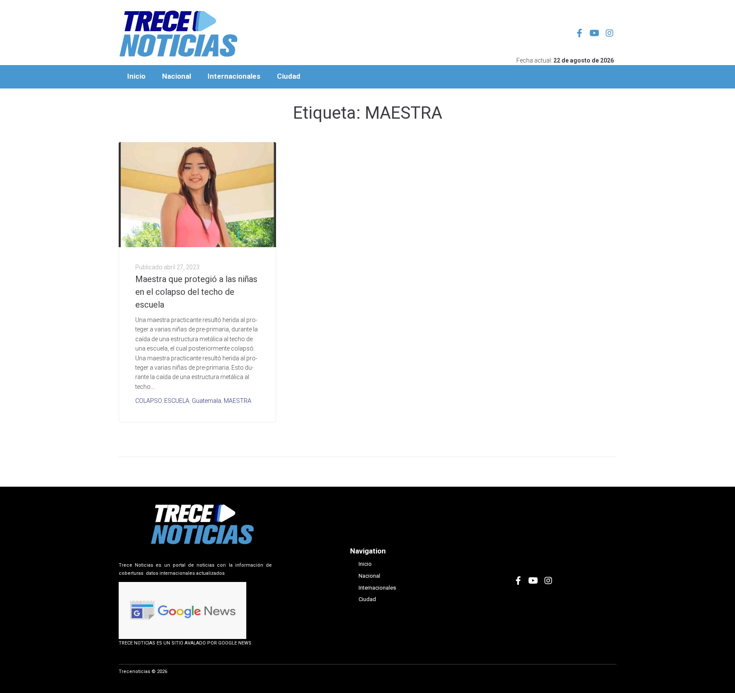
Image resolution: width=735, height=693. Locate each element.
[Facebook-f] (579, 33)
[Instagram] (609, 33)
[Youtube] (594, 33)
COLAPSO (148, 400)
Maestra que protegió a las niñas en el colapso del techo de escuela (196, 292)
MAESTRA (237, 400)
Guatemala (206, 400)
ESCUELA (176, 400)
